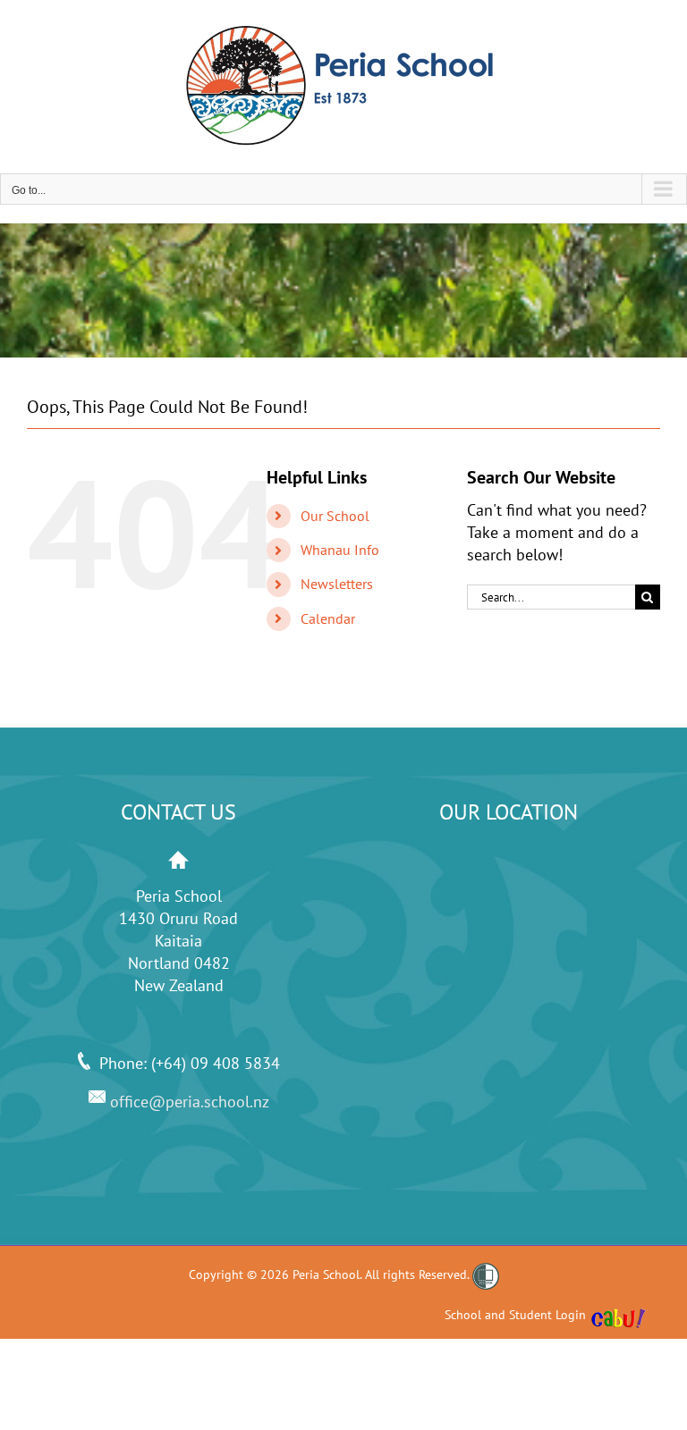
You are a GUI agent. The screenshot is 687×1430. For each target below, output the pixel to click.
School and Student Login (515, 1315)
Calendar (328, 618)
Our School (335, 516)
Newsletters (337, 584)
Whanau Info (340, 550)
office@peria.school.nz (187, 1101)
